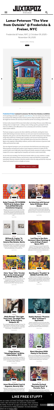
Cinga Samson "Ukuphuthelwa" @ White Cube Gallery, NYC (14, 353)
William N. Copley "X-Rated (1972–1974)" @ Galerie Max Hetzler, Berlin (14, 240)
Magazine (39, 200)
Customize (43, 405)
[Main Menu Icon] (6, 12)
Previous (2, 79)
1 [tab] (20, 108)
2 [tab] (22, 108)
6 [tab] (30, 108)
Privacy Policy (13, 408)
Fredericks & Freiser (9, 114)
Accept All (50, 405)
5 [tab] (28, 108)
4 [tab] (26, 108)
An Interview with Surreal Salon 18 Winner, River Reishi (39, 204)
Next (52, 79)
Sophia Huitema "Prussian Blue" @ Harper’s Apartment (39, 318)
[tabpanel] (27, 77)
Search (46, 12)
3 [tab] (24, 108)
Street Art (39, 349)
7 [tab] (32, 108)
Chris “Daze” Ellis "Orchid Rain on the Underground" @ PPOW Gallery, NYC (14, 275)
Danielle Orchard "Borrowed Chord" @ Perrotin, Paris (39, 386)
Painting (32, 41)
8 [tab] (34, 108)
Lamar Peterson (28, 116)
